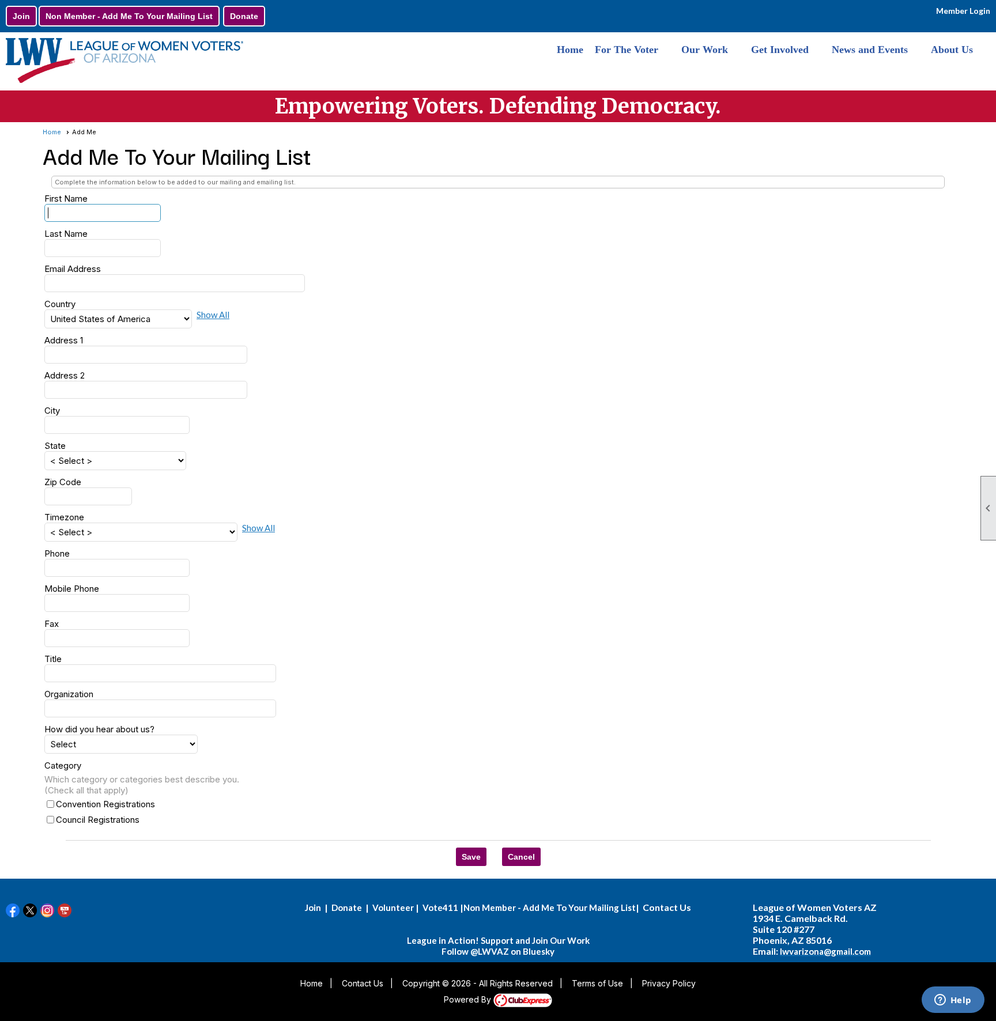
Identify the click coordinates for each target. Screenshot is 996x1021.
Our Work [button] (704, 49)
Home (570, 49)
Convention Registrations (105, 804)
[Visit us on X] (30, 910)
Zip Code (62, 482)
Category (62, 765)
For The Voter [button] (626, 49)
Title (53, 658)
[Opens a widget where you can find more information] (952, 1000)
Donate (244, 16)
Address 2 (64, 375)
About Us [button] (952, 49)
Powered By (468, 999)
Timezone (64, 517)
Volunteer (393, 907)
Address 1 (63, 340)
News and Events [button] (870, 49)
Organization (68, 694)
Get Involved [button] (780, 49)
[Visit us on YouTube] (65, 910)
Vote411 (440, 907)
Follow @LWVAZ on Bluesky (498, 951)
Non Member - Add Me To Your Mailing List (129, 16)
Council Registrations (97, 819)
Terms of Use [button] (597, 983)
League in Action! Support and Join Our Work (498, 940)
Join (21, 16)
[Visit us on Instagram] (47, 910)
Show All (213, 314)
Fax (51, 623)
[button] (471, 856)
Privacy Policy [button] (669, 983)
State (55, 445)
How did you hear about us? (99, 729)
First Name (66, 198)
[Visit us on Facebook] (13, 910)
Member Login (963, 11)
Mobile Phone (71, 588)
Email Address (72, 268)
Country (60, 303)
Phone (57, 553)
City (52, 410)
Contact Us (362, 983)
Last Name (66, 233)
